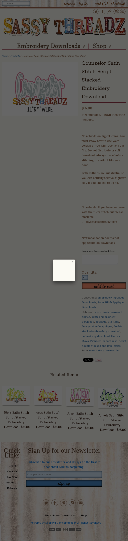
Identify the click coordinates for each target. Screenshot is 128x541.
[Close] (72, 261)
